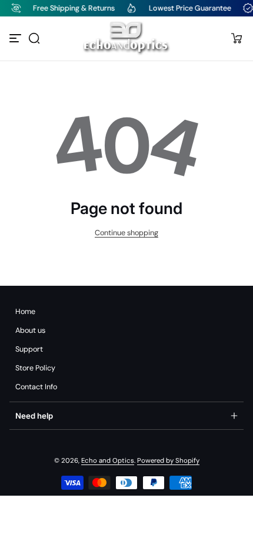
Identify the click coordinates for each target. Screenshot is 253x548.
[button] (34, 38)
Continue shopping (126, 233)
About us (30, 330)
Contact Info (36, 387)
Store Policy (35, 368)
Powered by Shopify (168, 460)
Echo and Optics (107, 460)
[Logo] (126, 38)
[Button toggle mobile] (16, 38)
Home (25, 311)
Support (29, 349)
